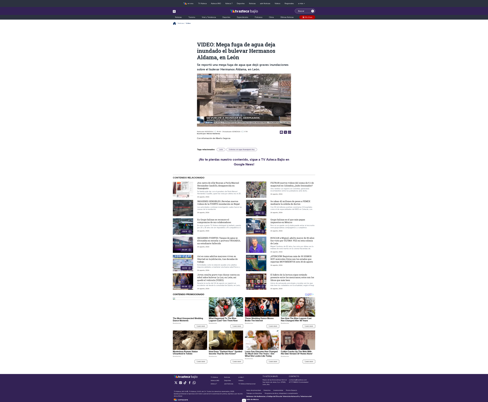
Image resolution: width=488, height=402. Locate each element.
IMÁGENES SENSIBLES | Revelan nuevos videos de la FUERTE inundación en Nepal (218, 202)
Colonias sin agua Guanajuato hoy (242, 149)
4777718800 (293, 382)
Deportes (241, 3)
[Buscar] (312, 10)
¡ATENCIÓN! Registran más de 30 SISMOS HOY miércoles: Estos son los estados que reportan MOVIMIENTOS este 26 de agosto (291, 259)
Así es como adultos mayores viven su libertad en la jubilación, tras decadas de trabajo (217, 259)
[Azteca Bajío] (244, 11)
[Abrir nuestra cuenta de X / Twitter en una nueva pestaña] (175, 382)
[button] (244, 400)
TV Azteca (202, 3)
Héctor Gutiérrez (213, 134)
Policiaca (258, 17)
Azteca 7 (229, 3)
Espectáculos (242, 17)
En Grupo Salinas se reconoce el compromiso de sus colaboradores (214, 221)
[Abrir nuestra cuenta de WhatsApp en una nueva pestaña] (194, 382)
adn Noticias (265, 3)
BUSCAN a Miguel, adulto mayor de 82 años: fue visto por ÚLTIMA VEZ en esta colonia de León (292, 241)
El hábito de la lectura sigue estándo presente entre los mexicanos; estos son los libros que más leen (292, 277)
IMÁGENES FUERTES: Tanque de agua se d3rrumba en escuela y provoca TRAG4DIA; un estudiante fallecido (218, 241)
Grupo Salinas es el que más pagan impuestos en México (287, 221)
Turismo (191, 17)
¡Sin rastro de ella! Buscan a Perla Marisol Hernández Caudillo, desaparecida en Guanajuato (218, 185)
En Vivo (308, 17)
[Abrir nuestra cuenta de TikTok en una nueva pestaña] (185, 382)
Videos (277, 3)
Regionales (289, 3)
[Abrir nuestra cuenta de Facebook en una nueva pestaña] (189, 382)
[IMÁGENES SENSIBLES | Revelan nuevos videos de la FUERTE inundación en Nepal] (183, 208)
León (221, 149)
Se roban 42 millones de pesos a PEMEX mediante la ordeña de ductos (290, 202)
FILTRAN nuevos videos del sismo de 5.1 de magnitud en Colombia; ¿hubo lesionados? (292, 184)
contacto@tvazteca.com (298, 380)
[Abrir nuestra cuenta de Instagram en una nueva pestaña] (180, 382)
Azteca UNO (216, 3)
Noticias (252, 3)
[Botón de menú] (174, 11)
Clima (271, 17)
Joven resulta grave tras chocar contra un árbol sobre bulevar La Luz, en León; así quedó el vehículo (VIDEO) (218, 277)
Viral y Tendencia (209, 17)
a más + (301, 3)
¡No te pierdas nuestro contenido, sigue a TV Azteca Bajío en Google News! (244, 162)
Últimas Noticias (287, 17)
